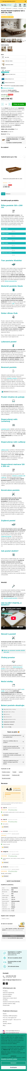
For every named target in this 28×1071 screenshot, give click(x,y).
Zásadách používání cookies (9, 1059)
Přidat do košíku (19, 104)
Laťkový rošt (4, 449)
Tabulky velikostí (7, 1023)
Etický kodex (6, 1005)
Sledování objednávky (8, 992)
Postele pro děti (15, 775)
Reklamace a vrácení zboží (10, 998)
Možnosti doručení (8, 88)
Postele (14, 771)
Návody (5, 1021)
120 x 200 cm (14, 891)
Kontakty (5, 1000)
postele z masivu (12, 378)
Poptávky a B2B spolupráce (10, 1015)
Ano (12, 893)
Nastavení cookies (6, 1052)
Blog (4, 1025)
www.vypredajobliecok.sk (12, 1032)
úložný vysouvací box (11, 281)
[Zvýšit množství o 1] (9, 104)
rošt (13, 303)
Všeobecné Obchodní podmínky (11, 1001)
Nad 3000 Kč (14, 887)
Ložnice (20, 771)
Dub (12, 889)
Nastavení (13, 1063)
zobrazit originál (15, 833)
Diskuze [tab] (8, 193)
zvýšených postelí (6, 536)
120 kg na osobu (15, 901)
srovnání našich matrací (17, 85)
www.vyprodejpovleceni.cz (13, 1030)
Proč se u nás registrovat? (10, 1017)
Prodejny (5, 990)
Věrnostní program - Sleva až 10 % (12, 1019)
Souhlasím (13, 1067)
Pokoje (13, 906)
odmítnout (13, 1055)
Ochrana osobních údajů (9, 1003)
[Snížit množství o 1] (2, 104)
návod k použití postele (10, 598)
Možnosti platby (7, 996)
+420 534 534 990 (11, 976)
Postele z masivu (6, 771)
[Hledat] (15, 4)
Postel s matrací (5, 775)
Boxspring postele (6, 778)
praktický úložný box (12, 139)
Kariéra (4, 1013)
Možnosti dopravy (7, 994)
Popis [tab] (3, 193)
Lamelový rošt (5, 429)
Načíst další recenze (13, 881)
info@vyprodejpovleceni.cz (13, 980)
